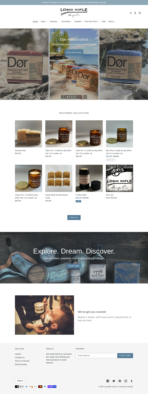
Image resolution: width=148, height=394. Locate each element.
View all (73, 217)
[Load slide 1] (67, 97)
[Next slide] (79, 97)
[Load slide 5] (75, 97)
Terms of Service (22, 361)
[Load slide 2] (69, 97)
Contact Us (20, 357)
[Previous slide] (63, 97)
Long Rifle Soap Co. (111, 386)
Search (18, 354)
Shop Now (74, 266)
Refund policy (21, 364)
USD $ (20, 381)
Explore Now (74, 52)
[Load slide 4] (73, 97)
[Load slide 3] (71, 97)
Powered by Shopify (126, 386)
